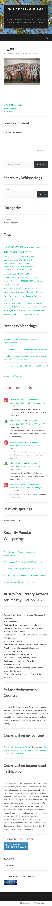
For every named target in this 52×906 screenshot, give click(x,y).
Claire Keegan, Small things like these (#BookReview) (25, 349)
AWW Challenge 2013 (11, 260)
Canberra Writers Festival (14, 277)
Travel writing (8, 314)
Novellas (22, 303)
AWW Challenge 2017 (11, 267)
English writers (11, 284)
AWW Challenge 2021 (10, 274)
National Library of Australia (25, 300)
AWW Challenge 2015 (11, 263)
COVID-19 (7, 281)
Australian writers (18, 252)
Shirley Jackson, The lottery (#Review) (19, 582)
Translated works (38, 311)
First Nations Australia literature (20, 288)
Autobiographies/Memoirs (11, 257)
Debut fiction (27, 281)
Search (6, 189)
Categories (8, 219)
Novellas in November (35, 303)
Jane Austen (10, 296)
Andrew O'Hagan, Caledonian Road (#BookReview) (25, 575)
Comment (40, 150)
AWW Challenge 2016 (26, 263)
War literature (18, 314)
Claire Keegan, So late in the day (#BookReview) (23, 562)
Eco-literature (38, 281)
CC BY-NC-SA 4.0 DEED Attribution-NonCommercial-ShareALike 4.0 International (25, 750)
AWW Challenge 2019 (11, 270)
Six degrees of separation (17, 310)
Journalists (20, 296)
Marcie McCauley (17, 420)
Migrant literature (9, 300)
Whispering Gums (26, 9)
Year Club (36, 314)
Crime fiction (15, 281)
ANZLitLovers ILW (29, 247)
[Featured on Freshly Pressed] (16, 849)
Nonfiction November (10, 303)
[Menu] (7, 37)
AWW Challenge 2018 (27, 267)
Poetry (14, 307)
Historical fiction (34, 292)
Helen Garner (20, 292)
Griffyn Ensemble (9, 292)
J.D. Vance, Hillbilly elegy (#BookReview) (21, 569)
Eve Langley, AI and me (13, 376)
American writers (13, 246)
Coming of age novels (34, 277)
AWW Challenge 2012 (27, 257)
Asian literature (41, 247)
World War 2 (28, 314)
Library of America (33, 296)
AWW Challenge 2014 (26, 260)
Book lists (23, 273)
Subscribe (41, 164)
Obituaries (7, 307)
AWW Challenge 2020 (26, 270)
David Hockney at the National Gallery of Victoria (14, 108)
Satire (20, 307)
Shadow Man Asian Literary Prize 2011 (35, 307)
